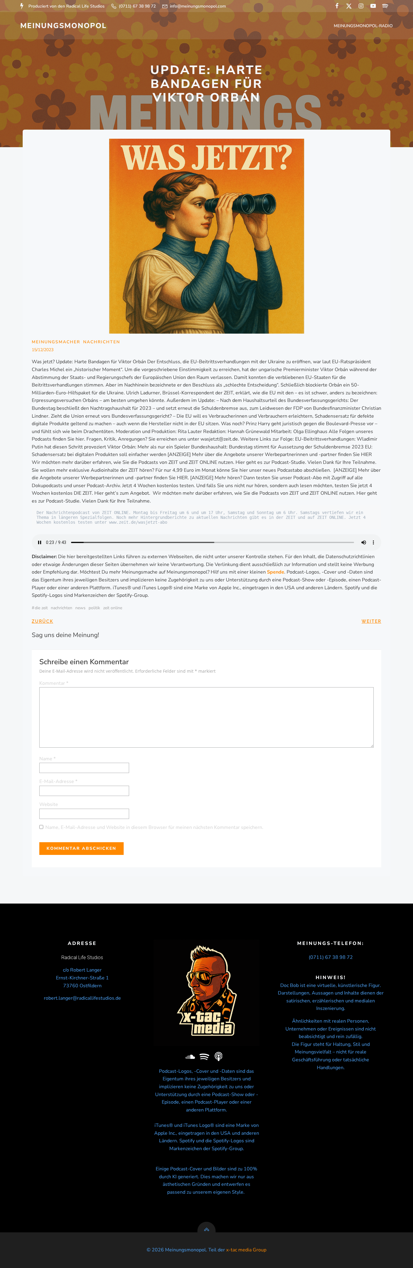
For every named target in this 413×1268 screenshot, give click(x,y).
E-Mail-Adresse (58, 781)
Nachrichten (101, 342)
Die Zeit (41, 608)
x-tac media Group (246, 1250)
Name (47, 758)
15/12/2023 (43, 350)
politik (94, 608)
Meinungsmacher (56, 342)
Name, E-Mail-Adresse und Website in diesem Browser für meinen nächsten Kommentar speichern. (154, 827)
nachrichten (61, 608)
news (80, 608)
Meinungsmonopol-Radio (363, 26)
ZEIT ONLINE (112, 608)
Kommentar (53, 683)
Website (48, 804)
